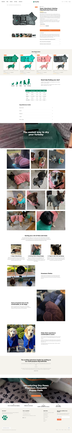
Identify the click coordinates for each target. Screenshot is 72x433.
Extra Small (21, 107)
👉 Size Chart (42, 32)
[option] (25, 19)
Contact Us (20, 1)
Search (44, 421)
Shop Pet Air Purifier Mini (36, 395)
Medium (20, 113)
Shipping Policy (45, 413)
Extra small (42, 29)
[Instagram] (24, 417)
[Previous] (13, 19)
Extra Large (21, 119)
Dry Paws (42, 6)
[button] (42, 11)
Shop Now (3, 1)
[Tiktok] (25, 417)
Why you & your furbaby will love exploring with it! (47, 39)
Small (20, 110)
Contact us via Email (26, 412)
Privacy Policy (45, 417)
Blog (44, 418)
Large (20, 116)
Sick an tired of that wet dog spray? (45, 41)
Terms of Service (45, 416)
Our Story (15, 1)
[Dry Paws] (36, 2)
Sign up (59, 419)
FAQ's (7, 1)
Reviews (11, 1)
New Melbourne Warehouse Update (48, 412)
